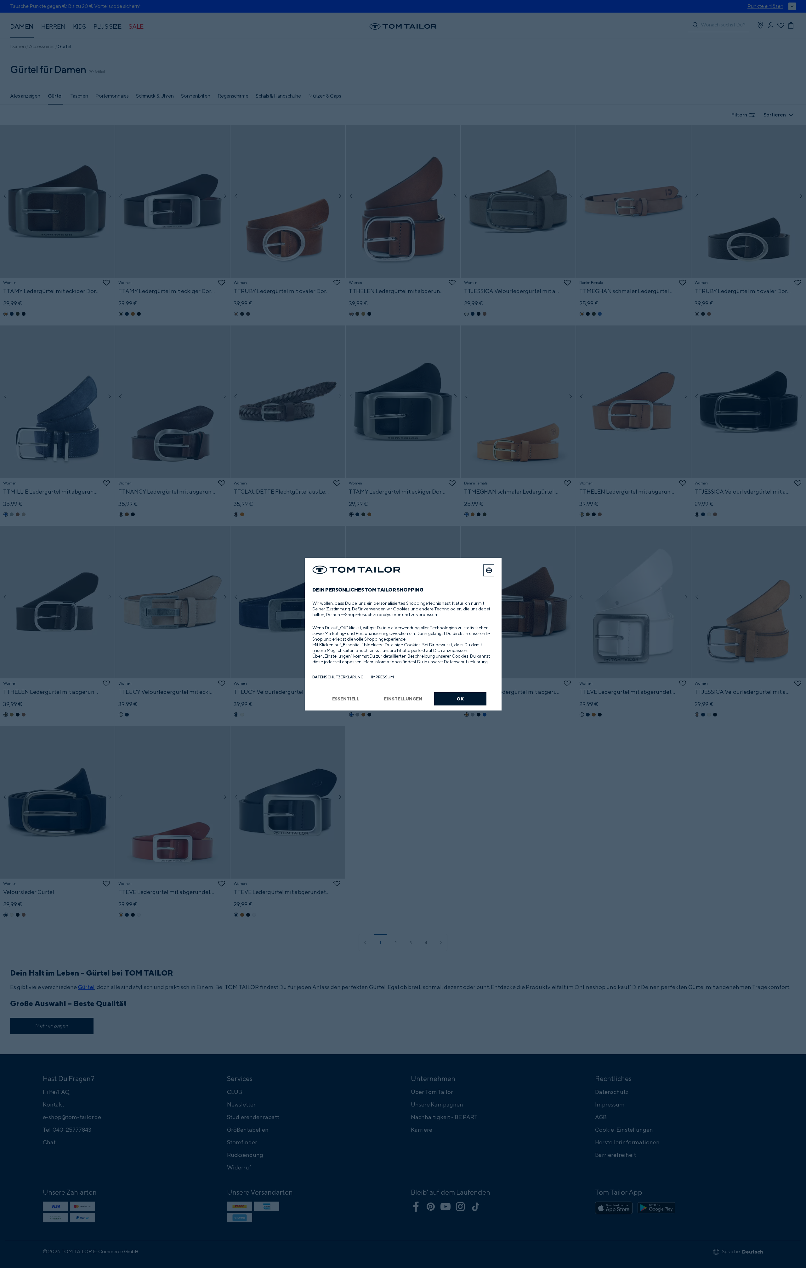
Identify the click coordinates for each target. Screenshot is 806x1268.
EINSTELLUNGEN (403, 698)
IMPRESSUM (382, 677)
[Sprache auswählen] (489, 570)
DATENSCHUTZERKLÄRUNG (338, 677)
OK (460, 698)
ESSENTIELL (346, 698)
